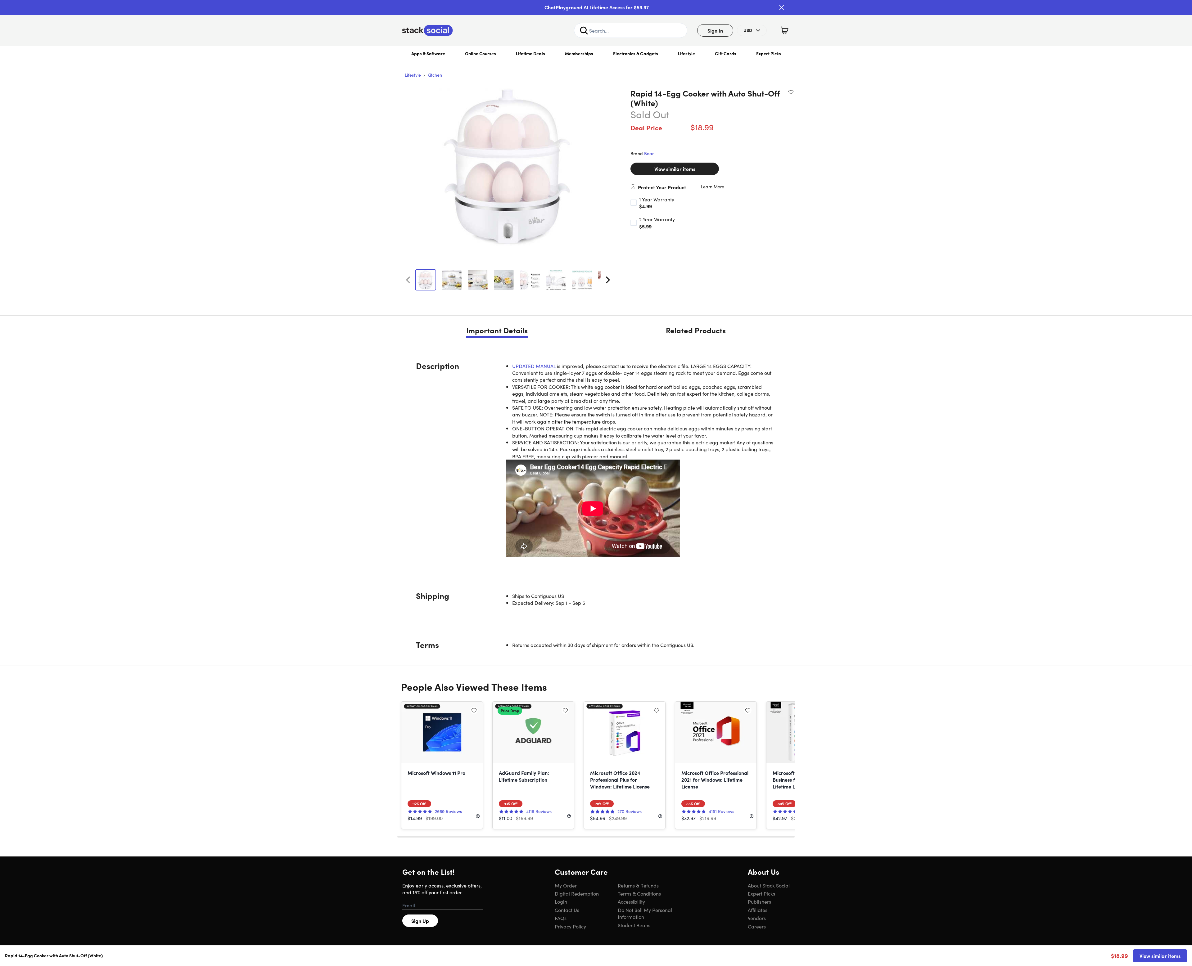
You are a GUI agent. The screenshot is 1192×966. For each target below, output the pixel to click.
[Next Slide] (608, 280)
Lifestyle (686, 53)
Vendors (757, 917)
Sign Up (420, 920)
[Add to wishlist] (791, 92)
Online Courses (480, 53)
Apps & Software (428, 53)
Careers (757, 926)
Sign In (715, 30)
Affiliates (757, 909)
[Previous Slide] (408, 280)
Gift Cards (725, 53)
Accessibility (631, 901)
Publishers (759, 901)
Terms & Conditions (639, 893)
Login (561, 901)
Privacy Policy (570, 926)
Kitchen (434, 75)
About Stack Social (769, 885)
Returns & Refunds (638, 885)
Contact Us (567, 909)
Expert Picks (768, 53)
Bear (649, 153)
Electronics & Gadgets (635, 53)
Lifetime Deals (530, 53)
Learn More (712, 187)
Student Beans (634, 925)
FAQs (561, 917)
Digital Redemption (577, 893)
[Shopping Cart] (784, 30)
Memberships (579, 53)
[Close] (781, 7)
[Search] (584, 30)
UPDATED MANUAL (534, 365)
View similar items (674, 168)
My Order (566, 885)
